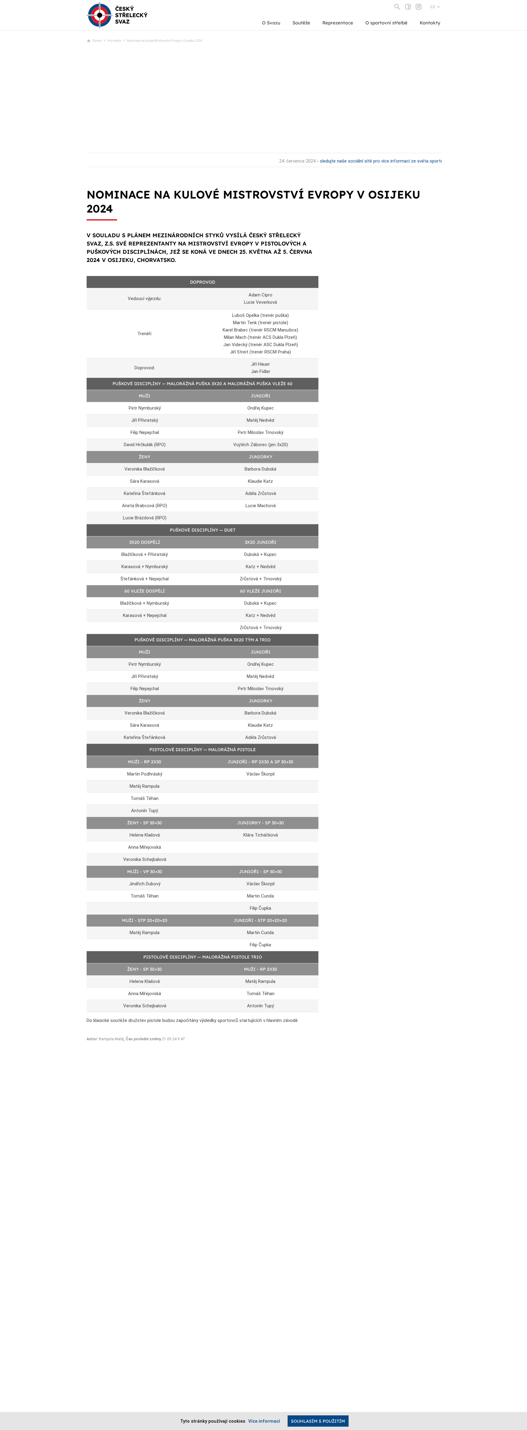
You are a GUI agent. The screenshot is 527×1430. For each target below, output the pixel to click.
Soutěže (301, 23)
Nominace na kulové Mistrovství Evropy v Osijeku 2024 (164, 40)
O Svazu (271, 23)
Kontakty (430, 23)
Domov (97, 40)
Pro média (114, 40)
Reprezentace (337, 23)
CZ (432, 7)
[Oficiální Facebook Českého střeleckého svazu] (408, 6)
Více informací (264, 1421)
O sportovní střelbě (386, 23)
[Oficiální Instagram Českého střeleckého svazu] (418, 6)
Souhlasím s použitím (318, 1421)
